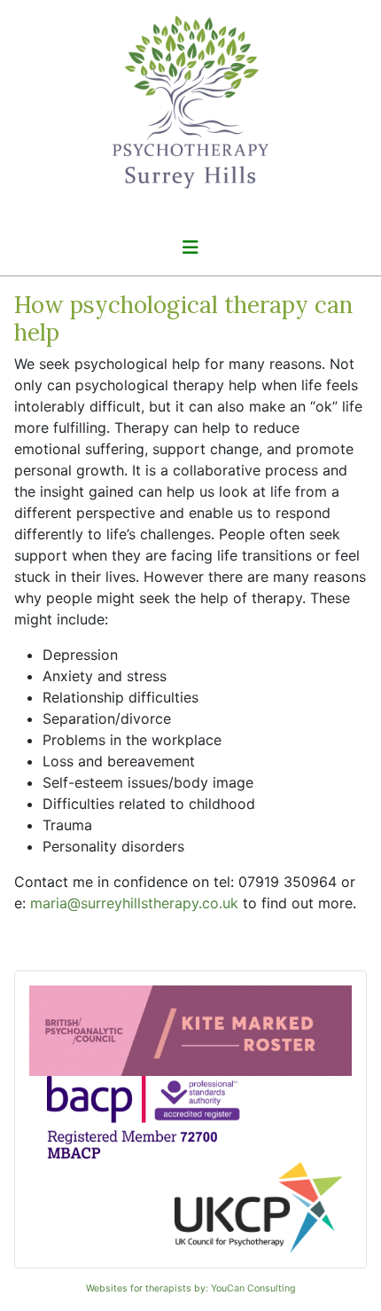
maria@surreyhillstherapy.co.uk (134, 903)
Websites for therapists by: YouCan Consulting (191, 1288)
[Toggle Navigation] (190, 247)
